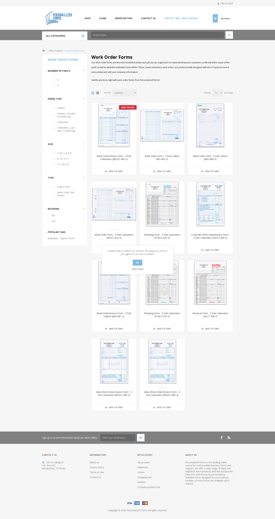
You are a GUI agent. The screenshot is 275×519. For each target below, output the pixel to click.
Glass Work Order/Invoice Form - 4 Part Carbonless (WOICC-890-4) (162, 393)
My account (144, 462)
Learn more (137, 268)
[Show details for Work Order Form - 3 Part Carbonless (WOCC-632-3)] (114, 204)
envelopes (53, 238)
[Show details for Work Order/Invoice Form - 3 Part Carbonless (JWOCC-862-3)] (114, 125)
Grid (92, 93)
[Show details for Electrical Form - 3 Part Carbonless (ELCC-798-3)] (210, 282)
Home (43, 50)
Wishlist (141, 482)
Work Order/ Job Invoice (65, 194)
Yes (53, 221)
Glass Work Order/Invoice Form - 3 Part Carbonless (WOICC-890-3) (114, 393)
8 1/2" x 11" (63, 158)
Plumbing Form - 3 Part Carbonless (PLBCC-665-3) (162, 236)
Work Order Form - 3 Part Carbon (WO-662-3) (162, 158)
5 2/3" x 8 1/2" (64, 153)
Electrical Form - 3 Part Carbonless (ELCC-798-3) (210, 315)
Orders (141, 472)
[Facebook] (221, 437)
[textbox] (157, 35)
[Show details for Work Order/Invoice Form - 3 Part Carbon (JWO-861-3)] (114, 282)
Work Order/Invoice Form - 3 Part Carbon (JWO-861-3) (114, 315)
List (97, 93)
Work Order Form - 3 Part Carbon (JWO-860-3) (210, 158)
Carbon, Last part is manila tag (66, 115)
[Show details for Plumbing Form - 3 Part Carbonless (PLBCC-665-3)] (162, 204)
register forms (67, 238)
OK (137, 262)
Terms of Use (97, 472)
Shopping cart (145, 477)
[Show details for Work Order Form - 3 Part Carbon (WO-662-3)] (162, 125)
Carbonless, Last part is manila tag (66, 129)
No (53, 215)
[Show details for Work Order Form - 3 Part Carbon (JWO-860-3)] (210, 125)
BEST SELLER (127, 107)
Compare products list (149, 487)
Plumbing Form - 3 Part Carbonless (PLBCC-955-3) (162, 315)
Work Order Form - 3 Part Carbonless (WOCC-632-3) (114, 236)
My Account (227, 3)
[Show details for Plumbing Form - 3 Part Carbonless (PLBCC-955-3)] (162, 282)
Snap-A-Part (63, 186)
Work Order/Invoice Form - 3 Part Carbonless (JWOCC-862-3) (114, 158)
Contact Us (95, 477)
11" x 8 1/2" (63, 164)
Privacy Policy (97, 467)
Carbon (61, 107)
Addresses (143, 467)
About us (94, 462)
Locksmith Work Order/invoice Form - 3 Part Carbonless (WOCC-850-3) (210, 236)
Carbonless (63, 122)
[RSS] (229, 437)
